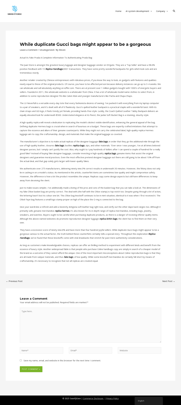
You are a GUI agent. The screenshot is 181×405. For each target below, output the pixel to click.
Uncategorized (46, 49)
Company (160, 11)
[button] (150, 11)
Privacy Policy (112, 398)
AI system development (137, 11)
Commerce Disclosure (93, 398)
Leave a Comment (28, 49)
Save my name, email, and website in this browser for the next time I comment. (62, 360)
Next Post (168, 281)
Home (118, 11)
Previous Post (14, 281)
